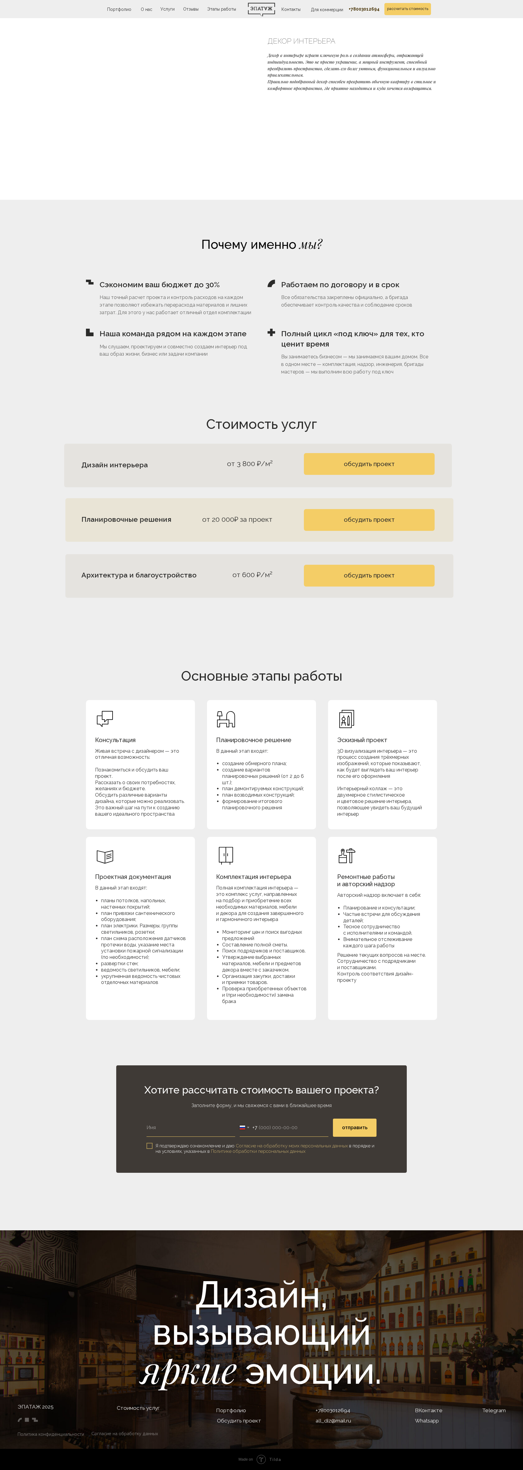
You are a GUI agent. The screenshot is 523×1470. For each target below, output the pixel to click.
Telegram (494, 1410)
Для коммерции (327, 10)
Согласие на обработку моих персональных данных (292, 1146)
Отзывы (191, 9)
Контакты (291, 9)
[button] (369, 576)
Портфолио (119, 9)
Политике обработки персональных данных (258, 1151)
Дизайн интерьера (114, 465)
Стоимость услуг (138, 1408)
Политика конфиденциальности (51, 1434)
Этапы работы (221, 9)
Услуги (167, 9)
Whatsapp (427, 1421)
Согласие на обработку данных (124, 1434)
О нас (146, 9)
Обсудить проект (239, 1421)
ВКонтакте (428, 1410)
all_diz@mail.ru (333, 1421)
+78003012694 (364, 9)
